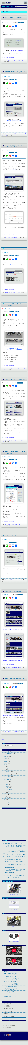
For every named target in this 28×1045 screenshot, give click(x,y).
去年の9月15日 (13, 169)
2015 (3, 441)
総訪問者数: (6, 1013)
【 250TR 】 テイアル (14, 348)
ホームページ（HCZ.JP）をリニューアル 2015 (15, 379)
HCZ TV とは (6, 997)
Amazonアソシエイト (8, 971)
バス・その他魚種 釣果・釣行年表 (11, 986)
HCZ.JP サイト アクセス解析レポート (11, 974)
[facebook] (4, 1034)
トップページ (19, 440)
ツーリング (6, 777)
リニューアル (7, 60)
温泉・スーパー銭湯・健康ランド (10, 989)
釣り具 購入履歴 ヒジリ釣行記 (10, 988)
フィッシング (6, 786)
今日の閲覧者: (7, 1005)
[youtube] (6, 1034)
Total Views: (6, 1011)
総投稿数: (6, 1014)
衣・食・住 (6, 797)
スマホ (6, 133)
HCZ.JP (23, 440)
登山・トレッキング (8, 789)
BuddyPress (6, 756)
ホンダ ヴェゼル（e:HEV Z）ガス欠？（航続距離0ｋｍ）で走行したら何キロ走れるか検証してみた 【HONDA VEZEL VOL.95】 (14, 871)
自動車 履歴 (6, 994)
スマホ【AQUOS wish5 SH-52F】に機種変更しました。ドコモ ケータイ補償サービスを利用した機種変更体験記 (14, 851)
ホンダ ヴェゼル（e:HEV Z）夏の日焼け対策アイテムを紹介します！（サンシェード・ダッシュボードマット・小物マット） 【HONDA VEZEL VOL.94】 (14, 875)
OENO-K (21, 368)
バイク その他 (7, 776)
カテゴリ (22, 731)
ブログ (6, 524)
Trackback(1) (11, 577)
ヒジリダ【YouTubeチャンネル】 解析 (11, 979)
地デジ (9, 524)
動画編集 (5, 758)
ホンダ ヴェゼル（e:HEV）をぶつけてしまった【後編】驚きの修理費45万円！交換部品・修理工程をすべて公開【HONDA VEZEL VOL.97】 (14, 856)
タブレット (10, 133)
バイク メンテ (7, 774)
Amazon (5, 763)
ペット (5, 794)
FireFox (13, 524)
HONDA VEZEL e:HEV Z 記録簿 (10, 973)
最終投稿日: (6, 1016)
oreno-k (12, 237)
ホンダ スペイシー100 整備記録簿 (11, 984)
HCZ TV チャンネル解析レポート (10, 976)
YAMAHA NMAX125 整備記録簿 (10, 981)
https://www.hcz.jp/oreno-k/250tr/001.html (14, 349)
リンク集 (15, 60)
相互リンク (24, 60)
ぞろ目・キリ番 (7, 791)
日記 (4, 799)
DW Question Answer (8, 754)
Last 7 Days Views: (8, 1008)
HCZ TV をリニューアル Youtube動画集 (13, 248)
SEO (16, 79)
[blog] (8, 1034)
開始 (25, 368)
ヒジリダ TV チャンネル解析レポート (11, 978)
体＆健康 (5, 800)
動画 (6, 292)
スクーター (6, 781)
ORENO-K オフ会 (7, 779)
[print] (10, 1034)
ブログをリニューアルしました (11, 535)
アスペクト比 (17, 524)
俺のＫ (12, 368)
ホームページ (21, 22)
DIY (4, 792)
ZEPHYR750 (16, 667)
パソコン (5, 764)
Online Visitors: (7, 1003)
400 (20, 667)
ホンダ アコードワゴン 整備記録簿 (11, 983)
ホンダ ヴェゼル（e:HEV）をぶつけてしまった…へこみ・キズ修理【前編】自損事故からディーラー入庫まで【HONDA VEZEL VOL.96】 (14, 866)
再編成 (19, 60)
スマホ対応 (5, 369)
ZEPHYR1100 (17, 731)
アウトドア (6, 787)
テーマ (18, 579)
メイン (12, 60)
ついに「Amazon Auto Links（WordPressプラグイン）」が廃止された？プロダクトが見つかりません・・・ (13, 861)
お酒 (4, 796)
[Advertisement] (14, 823)
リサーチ (5, 135)
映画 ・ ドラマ (7, 802)
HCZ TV (8, 292)
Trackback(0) (11, 57)
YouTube (16, 255)
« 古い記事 (3, 739)
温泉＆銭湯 (6, 784)
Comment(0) (6, 57)
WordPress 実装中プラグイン (10, 996)
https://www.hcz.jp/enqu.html (14, 120)
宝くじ (5, 804)
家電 (4, 769)
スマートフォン (7, 768)
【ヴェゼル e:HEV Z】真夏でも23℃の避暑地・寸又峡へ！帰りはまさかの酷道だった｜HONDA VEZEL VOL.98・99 (14, 847)
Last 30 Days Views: (8, 1010)
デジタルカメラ (7, 771)
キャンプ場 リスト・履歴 (9, 991)
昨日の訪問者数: (7, 1006)
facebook (16, 311)
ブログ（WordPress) (13, 459)
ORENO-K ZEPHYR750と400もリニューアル (14, 591)
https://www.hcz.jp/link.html (16, 50)
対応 (20, 133)
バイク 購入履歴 (7, 992)
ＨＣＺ (15, 579)
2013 (3, 733)
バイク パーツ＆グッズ (9, 773)
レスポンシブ (15, 133)
